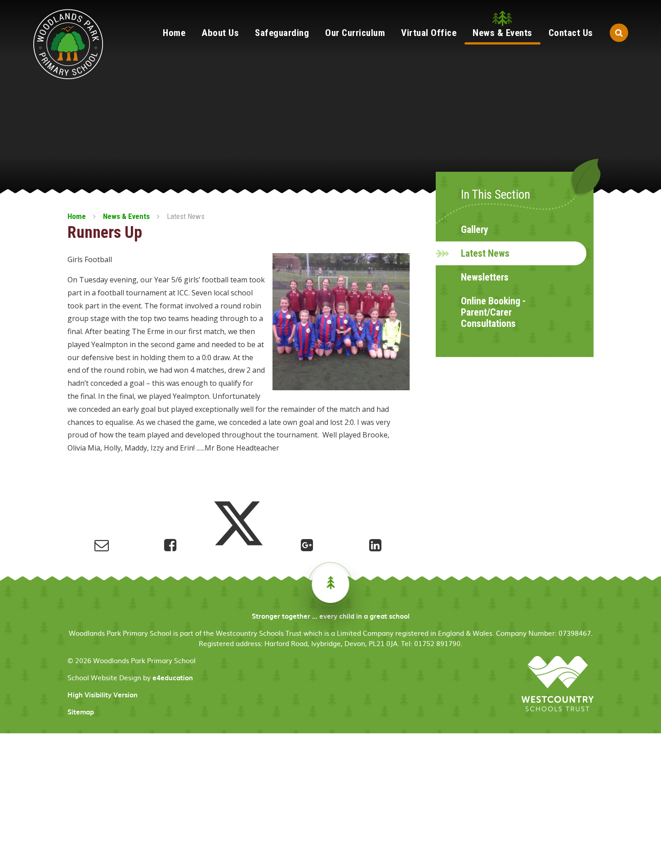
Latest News (186, 216)
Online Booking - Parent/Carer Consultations (493, 312)
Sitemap (80, 712)
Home (76, 216)
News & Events (126, 216)
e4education (172, 678)
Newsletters (485, 277)
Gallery (474, 229)
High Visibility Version (102, 695)
